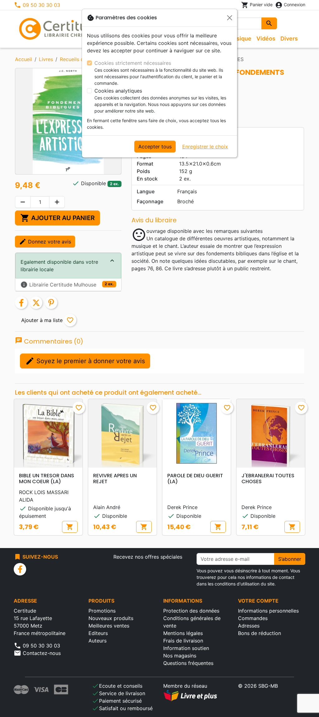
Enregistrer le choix (205, 146)
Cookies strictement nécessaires (132, 63)
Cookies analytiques (118, 91)
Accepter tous (155, 146)
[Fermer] (230, 18)
